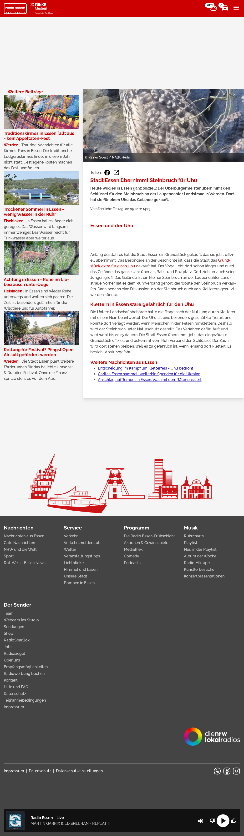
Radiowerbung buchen (24, 673)
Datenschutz (15, 693)
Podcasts (132, 563)
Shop (8, 633)
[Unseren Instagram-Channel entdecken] (236, 771)
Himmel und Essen (80, 569)
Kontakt (11, 680)
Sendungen (14, 626)
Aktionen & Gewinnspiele (146, 542)
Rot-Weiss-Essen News (25, 563)
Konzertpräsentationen (204, 576)
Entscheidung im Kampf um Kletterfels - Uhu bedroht (145, 368)
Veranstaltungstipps (82, 556)
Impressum (14, 707)
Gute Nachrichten (19, 542)
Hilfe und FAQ (16, 687)
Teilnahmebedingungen (25, 700)
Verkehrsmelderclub (82, 542)
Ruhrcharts (194, 536)
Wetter (70, 549)
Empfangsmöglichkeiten (26, 667)
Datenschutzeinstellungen (79, 771)
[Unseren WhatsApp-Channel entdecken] (217, 771)
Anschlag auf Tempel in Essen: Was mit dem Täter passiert (150, 379)
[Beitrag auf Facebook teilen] (107, 172)
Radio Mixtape (197, 563)
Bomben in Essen (79, 583)
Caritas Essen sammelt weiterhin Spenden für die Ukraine (149, 374)
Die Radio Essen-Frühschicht (149, 536)
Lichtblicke (74, 563)
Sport (9, 556)
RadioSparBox (17, 640)
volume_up (200, 821)
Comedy (131, 556)
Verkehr (71, 536)
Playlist (190, 542)
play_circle (223, 820)
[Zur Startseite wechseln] (15, 8)
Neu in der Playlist (200, 549)
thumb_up (233, 821)
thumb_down (212, 821)
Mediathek (133, 549)
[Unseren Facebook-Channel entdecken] (227, 771)
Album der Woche (200, 556)
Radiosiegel (14, 653)
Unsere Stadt (75, 576)
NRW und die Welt (20, 549)
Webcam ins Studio (21, 620)
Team (9, 613)
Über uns (12, 660)
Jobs (8, 647)
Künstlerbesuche (199, 569)
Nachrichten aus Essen (24, 536)
